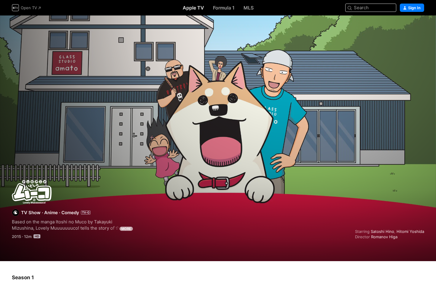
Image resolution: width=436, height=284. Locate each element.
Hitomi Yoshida (410, 231)
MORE (126, 229)
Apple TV (193, 8)
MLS (249, 8)
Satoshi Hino (382, 231)
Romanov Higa (384, 236)
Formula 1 (224, 8)
